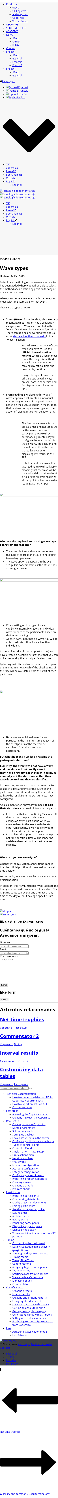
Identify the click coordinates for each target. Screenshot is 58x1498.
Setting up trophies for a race (29, 1318)
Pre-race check (21, 1189)
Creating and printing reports (29, 1297)
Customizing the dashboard (28, 1243)
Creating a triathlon (23, 1185)
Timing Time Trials (23, 1260)
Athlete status (20, 1216)
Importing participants (25, 1195)
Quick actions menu (23, 1155)
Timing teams (20, 1257)
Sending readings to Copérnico (30, 1253)
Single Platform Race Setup (28, 1151)
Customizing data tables (26, 1199)
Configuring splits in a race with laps (33, 1141)
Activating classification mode (29, 1331)
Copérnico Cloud (22, 1148)
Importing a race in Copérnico (29, 1178)
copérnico (12, 168)
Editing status (20, 1219)
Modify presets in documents (29, 1202)
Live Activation (20, 1335)
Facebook (11, 1353)
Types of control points (25, 1144)
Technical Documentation (21, 1094)
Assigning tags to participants (29, 1267)
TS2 (8, 164)
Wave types (19, 1161)
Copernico (6, 1027)
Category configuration (25, 1172)
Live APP (11, 171)
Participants (21, 1084)
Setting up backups (23, 1134)
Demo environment (23, 1127)
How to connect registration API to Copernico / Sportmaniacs (32, 1099)
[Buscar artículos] (30, 1088)
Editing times (20, 1212)
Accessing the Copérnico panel (30, 1114)
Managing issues (22, 1280)
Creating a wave (21, 1182)
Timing (18, 1044)
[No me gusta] (8, 914)
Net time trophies (22, 1019)
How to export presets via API (29, 1104)
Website (11, 178)
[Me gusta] (6, 911)
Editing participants (23, 1206)
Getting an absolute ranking (28, 1308)
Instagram (12, 1363)
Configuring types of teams (28, 1175)
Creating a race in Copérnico (28, 1124)
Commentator (20, 1284)
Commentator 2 (19, 1036)
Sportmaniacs (14, 174)
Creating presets (22, 1291)
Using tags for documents (27, 1301)
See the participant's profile (28, 1209)
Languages (8, 81)
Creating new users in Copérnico (31, 1117)
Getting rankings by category (29, 1311)
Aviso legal (24, 1344)
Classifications (8, 1061)
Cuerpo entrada (9, 956)
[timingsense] (17, 194)
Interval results (19, 1052)
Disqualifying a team (24, 1229)
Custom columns (22, 1107)
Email (3, 949)
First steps (12, 1110)
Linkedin (11, 1360)
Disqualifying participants (27, 1226)
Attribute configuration (25, 1168)
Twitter (10, 1357)
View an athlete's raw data (27, 1277)
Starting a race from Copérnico (30, 1274)
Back (16, 7)
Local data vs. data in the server (30, 1138)
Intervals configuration (25, 1165)
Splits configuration (23, 1131)
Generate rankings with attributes (32, 1314)
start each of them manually (29, 336)
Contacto (5, 1347)
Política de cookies (41, 1344)
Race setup (20, 1027)
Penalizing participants (25, 1223)
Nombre (5, 942)
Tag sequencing (21, 1270)
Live (8, 1328)
